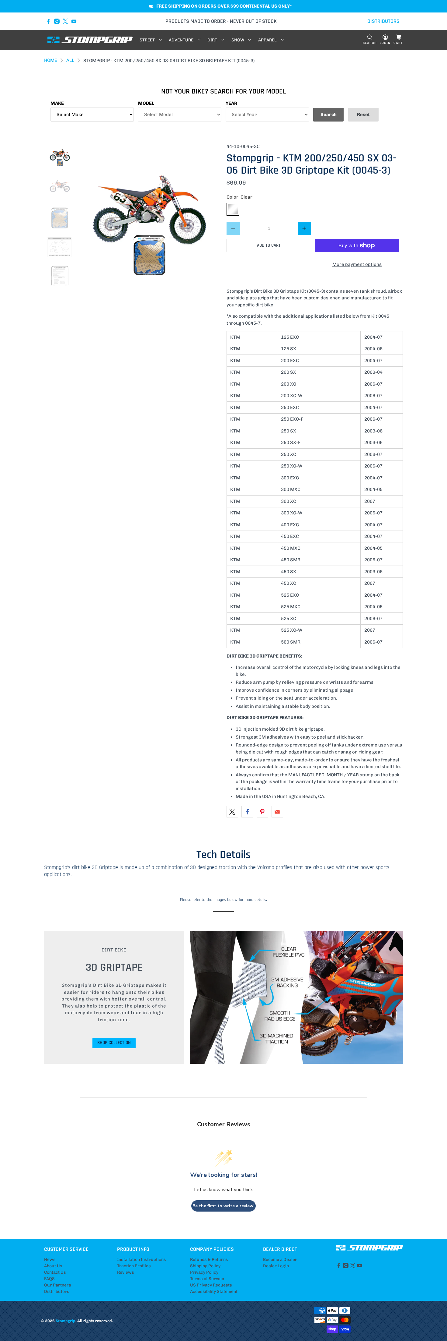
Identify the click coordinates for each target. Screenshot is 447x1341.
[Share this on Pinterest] (262, 811)
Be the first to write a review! (223, 1206)
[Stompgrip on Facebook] (48, 21)
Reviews (125, 1272)
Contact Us (55, 1272)
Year (231, 103)
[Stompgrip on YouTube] (74, 21)
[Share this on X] (232, 811)
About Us (53, 1266)
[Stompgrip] (90, 40)
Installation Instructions (141, 1259)
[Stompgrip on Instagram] (57, 21)
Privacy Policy (204, 1272)
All (70, 60)
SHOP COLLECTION (114, 1043)
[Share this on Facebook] (247, 811)
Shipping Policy (205, 1266)
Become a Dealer (280, 1259)
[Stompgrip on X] (65, 21)
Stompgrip (65, 1320)
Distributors (56, 1291)
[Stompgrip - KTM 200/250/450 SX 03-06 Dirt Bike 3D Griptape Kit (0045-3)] (149, 214)
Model (146, 103)
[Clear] (233, 209)
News (50, 1259)
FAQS (49, 1278)
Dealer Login (276, 1266)
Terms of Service (207, 1278)
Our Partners (57, 1285)
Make (57, 103)
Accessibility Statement (213, 1291)
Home (50, 60)
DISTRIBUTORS (383, 21)
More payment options (357, 264)
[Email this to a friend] (277, 811)
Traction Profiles (134, 1266)
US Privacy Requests (211, 1285)
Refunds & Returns (209, 1259)
